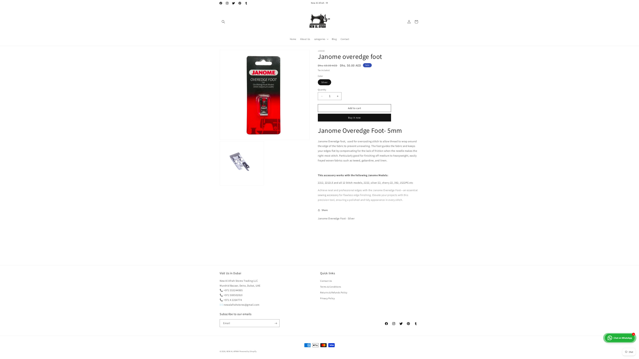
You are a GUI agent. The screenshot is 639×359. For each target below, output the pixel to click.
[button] (223, 21)
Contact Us (326, 280)
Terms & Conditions (330, 286)
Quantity (322, 89)
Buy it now (354, 117)
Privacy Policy (327, 298)
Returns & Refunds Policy (333, 292)
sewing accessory (328, 195)
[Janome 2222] (363, 182)
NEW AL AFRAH (232, 351)
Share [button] (325, 210)
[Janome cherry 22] (381, 182)
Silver (324, 82)
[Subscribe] (275, 323)
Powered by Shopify (248, 351)
